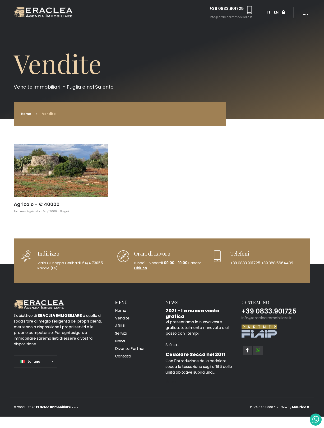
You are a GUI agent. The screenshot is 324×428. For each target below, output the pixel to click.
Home (26, 113)
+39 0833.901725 (226, 8)
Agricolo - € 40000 (37, 204)
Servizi (121, 333)
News (120, 341)
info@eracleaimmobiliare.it (231, 17)
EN (276, 12)
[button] (36, 361)
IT (269, 12)
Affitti (120, 325)
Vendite (122, 318)
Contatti (123, 356)
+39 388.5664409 (275, 262)
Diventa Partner (130, 348)
